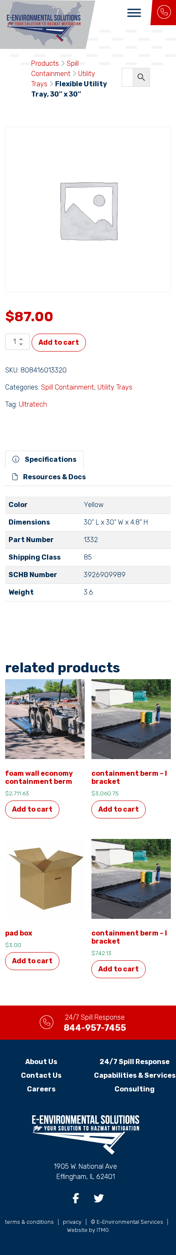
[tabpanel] (88, 552)
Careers (41, 1089)
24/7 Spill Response (135, 1062)
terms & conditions (29, 1222)
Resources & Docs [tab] (54, 477)
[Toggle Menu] (134, 13)
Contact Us (41, 1075)
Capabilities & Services (135, 1075)
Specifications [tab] (49, 459)
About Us (41, 1062)
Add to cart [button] (32, 809)
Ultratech (33, 404)
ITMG (103, 1230)
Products (45, 63)
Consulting (134, 1089)
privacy (72, 1222)
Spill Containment (67, 387)
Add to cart (58, 342)
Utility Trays (114, 387)
